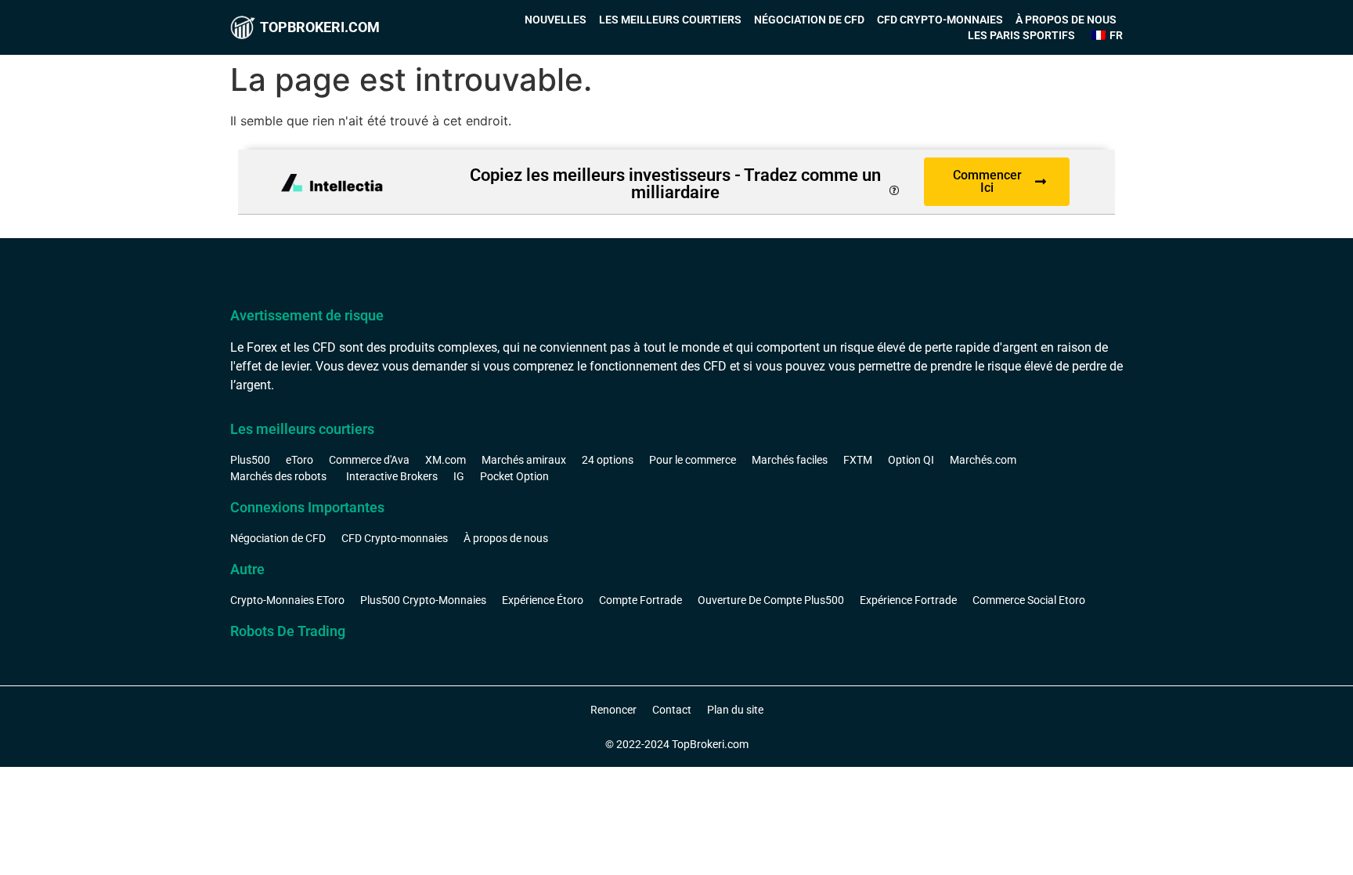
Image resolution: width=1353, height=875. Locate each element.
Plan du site (735, 709)
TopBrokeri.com (320, 27)
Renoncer (613, 709)
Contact (671, 709)
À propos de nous (1066, 19)
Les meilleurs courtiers (670, 19)
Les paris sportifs (1021, 35)
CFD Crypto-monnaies (940, 19)
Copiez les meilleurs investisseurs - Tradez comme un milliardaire (675, 183)
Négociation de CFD (809, 19)
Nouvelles (555, 19)
